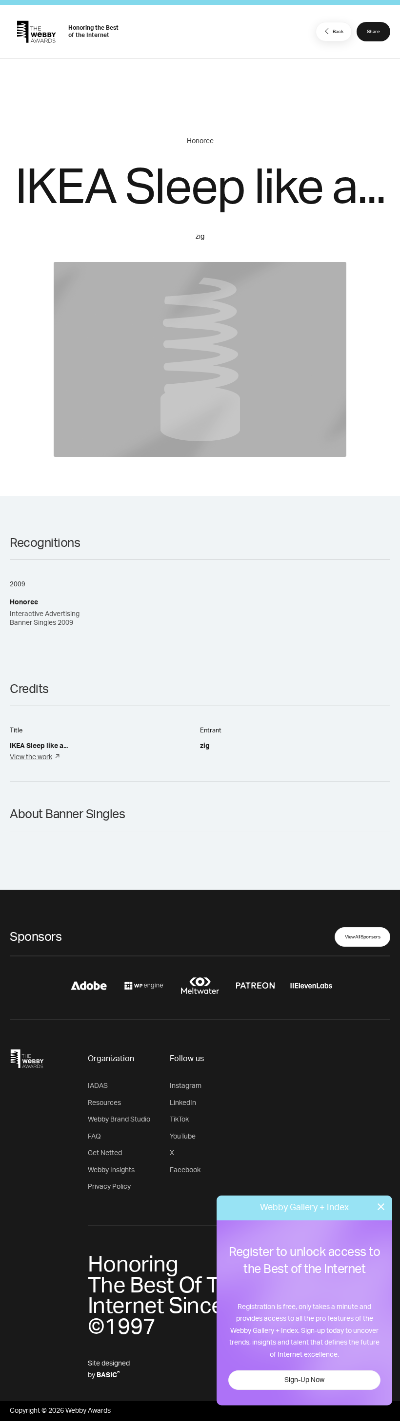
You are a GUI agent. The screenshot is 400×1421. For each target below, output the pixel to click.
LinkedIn (183, 1103)
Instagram (185, 1086)
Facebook (185, 1170)
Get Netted (105, 1153)
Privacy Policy (109, 1186)
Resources (104, 1103)
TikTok (179, 1119)
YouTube (183, 1136)
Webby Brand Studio (119, 1119)
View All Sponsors (362, 937)
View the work (31, 757)
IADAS (98, 1086)
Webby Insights (111, 1170)
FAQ (94, 1136)
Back (338, 31)
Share (373, 31)
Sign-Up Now (304, 1380)
